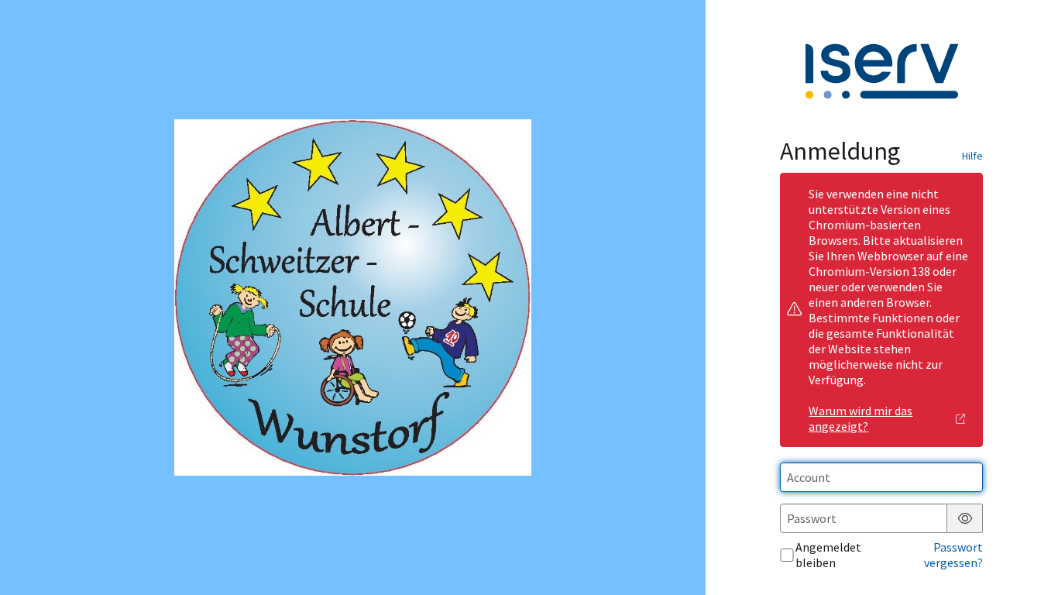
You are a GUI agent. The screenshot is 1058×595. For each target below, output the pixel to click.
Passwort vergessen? (953, 554)
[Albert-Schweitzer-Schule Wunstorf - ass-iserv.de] (352, 297)
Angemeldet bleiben (828, 554)
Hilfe (972, 156)
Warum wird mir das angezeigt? (860, 418)
